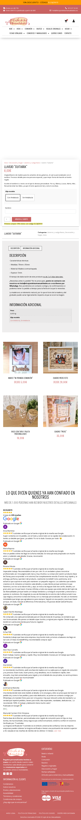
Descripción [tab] (15, 248)
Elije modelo (10, 191)
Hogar (67, 29)
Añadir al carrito (21, 219)
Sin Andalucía (25, 320)
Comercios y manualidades (37, 33)
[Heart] (11, 774)
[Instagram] (7, 774)
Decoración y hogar (16, 163)
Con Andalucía (15, 320)
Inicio (6, 163)
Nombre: (8, 208)
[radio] (13, 197)
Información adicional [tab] (31, 248)
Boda (18, 29)
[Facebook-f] (4, 774)
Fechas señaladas (16, 33)
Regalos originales (53, 29)
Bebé (10, 29)
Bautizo (39, 29)
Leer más (57, 731)
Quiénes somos (56, 33)
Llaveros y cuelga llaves (32, 163)
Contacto (68, 33)
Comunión (28, 29)
